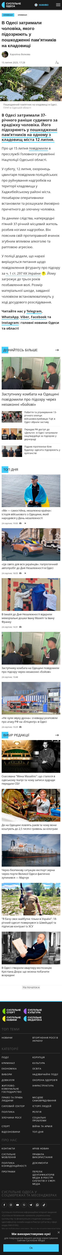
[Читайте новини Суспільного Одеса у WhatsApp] (37, 1205)
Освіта (36, 1068)
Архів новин (40, 1148)
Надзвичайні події (45, 1074)
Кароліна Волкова (20, 54)
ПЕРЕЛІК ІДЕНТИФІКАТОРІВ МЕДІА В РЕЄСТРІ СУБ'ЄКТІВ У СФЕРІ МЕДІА (43, 1177)
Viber (24, 317)
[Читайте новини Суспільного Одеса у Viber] (24, 1205)
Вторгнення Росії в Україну (45, 1039)
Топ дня (37, 1131)
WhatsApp (10, 317)
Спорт (6, 1126)
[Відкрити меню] (59, 5)
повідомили (38, 148)
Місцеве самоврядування (44, 1099)
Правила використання (42, 1156)
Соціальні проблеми (39, 1119)
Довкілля (8, 1080)
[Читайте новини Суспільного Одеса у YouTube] (17, 1205)
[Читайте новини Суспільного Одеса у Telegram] (30, 1205)
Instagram (10, 322)
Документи (40, 1162)
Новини (7, 1037)
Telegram (34, 311)
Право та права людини (12, 1099)
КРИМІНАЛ (8, 15)
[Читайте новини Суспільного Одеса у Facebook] (4, 1205)
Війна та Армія (42, 1126)
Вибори (7, 1074)
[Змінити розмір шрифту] (57, 62)
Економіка (9, 1068)
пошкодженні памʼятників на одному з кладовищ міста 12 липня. (29, 134)
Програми (8, 1171)
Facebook (38, 317)
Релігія (36, 1111)
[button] (25, 273)
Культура (38, 1063)
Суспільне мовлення (9, 1156)
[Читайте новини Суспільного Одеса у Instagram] (11, 1205)
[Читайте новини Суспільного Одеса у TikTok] (44, 1205)
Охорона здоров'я (45, 1080)
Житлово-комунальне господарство (11, 1088)
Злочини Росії (11, 1117)
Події (5, 1057)
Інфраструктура (43, 1085)
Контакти (8, 1148)
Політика (8, 1111)
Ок (31, 1247)
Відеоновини (11, 1131)
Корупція (38, 1057)
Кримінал (22, 15)
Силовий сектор (13, 1106)
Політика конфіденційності (14, 1164)
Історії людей (41, 1106)
